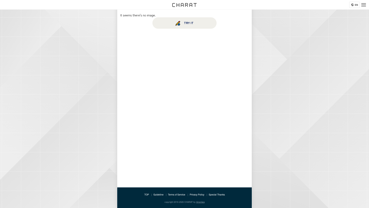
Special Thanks (217, 194)
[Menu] (364, 5)
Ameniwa (200, 201)
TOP (146, 194)
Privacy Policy (197, 194)
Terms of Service (176, 194)
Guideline (158, 194)
